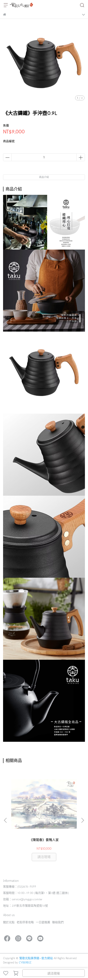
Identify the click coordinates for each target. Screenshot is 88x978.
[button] (82, 820)
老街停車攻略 (25, 922)
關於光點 (9, 922)
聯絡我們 (58, 922)
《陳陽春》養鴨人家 (44, 840)
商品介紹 (44, 177)
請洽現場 (53, 973)
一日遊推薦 (43, 922)
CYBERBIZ (25, 962)
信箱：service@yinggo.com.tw (22, 899)
